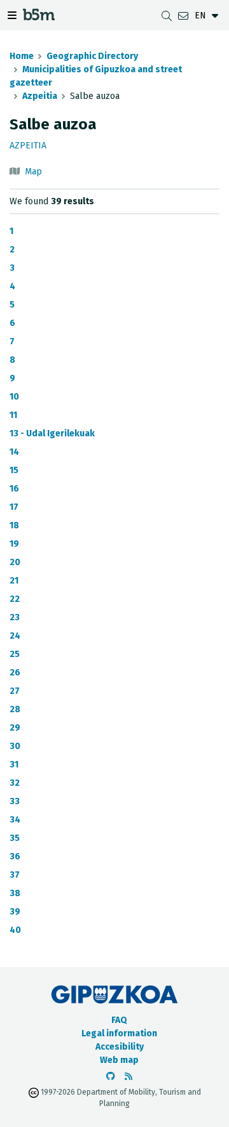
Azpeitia (39, 96)
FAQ (119, 1020)
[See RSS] (128, 1076)
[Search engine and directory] (167, 15)
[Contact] (183, 15)
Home (22, 56)
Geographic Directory (92, 56)
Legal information (119, 1033)
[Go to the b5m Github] (110, 1076)
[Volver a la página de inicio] (39, 16)
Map (33, 171)
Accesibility (119, 1046)
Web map (119, 1060)
